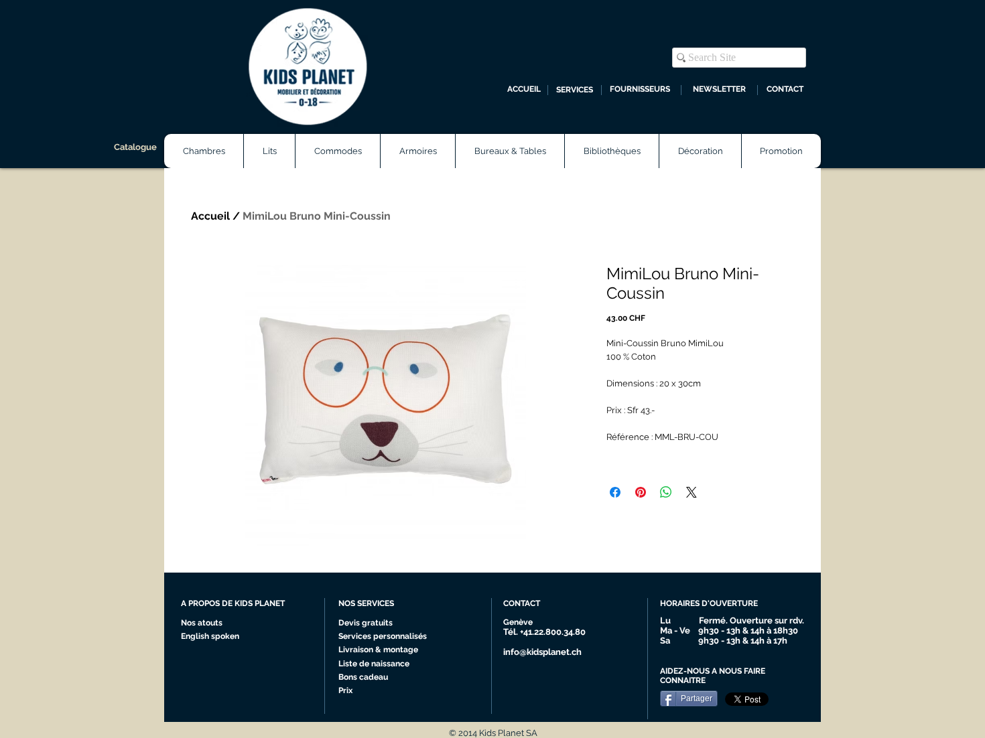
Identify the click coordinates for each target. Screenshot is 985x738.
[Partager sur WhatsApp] (666, 492)
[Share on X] (691, 492)
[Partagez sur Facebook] (615, 492)
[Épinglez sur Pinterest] (641, 492)
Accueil (210, 216)
